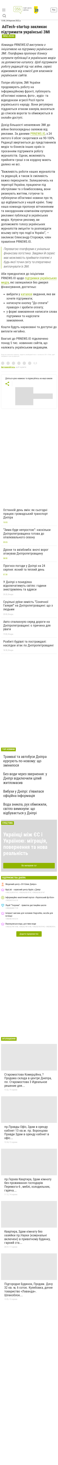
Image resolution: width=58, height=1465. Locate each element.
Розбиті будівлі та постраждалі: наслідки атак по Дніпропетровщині (28, 643)
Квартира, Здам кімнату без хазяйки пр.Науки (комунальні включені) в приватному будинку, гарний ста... (27, 1237)
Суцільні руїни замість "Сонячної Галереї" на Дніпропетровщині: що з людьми (28, 605)
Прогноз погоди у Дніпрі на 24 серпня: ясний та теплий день (24, 567)
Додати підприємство (29, 934)
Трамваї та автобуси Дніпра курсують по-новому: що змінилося (25, 760)
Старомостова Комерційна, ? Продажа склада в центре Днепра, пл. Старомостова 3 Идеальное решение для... (28, 1080)
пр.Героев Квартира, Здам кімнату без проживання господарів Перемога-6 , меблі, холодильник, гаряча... (27, 1184)
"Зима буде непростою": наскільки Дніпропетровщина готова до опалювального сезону (27, 533)
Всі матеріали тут (29, 865)
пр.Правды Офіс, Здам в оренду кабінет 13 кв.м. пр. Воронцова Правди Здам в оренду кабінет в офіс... (26, 1132)
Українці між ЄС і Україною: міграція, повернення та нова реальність (25, 843)
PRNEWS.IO (37, 134)
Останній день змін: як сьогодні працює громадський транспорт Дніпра (25, 513)
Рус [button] (53, 10)
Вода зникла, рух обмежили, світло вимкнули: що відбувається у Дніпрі (25, 808)
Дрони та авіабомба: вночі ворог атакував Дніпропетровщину (26, 551)
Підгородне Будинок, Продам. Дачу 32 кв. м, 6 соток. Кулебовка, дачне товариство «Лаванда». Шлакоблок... (28, 1289)
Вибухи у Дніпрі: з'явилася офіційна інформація (23, 793)
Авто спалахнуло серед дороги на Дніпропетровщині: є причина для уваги (27, 625)
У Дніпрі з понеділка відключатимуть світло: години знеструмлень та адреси (24, 585)
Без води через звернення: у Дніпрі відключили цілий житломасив (25, 778)
